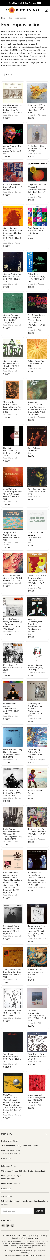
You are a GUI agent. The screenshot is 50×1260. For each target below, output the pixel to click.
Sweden (18, 1018)
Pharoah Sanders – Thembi (36, 791)
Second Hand (8, 115)
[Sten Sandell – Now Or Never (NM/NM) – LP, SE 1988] (13, 998)
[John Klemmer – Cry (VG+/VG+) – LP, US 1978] (37, 477)
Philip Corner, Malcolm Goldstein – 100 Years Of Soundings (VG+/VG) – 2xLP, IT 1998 (12, 834)
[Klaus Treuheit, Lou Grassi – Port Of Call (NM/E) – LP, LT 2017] (13, 563)
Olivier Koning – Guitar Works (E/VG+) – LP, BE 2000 (35, 753)
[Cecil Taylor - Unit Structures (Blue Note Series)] (37, 216)
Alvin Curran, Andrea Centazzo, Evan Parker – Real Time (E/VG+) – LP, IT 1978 (12, 109)
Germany (18, 192)
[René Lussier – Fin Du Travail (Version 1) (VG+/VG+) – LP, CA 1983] (37, 817)
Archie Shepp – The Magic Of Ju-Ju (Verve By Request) (12, 148)
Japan (41, 284)
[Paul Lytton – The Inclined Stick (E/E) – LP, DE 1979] (13, 778)
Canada (42, 417)
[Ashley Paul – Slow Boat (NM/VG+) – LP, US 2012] (37, 134)
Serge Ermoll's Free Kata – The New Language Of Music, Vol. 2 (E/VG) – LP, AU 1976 (36, 931)
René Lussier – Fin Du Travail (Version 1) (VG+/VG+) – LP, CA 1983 (37, 833)
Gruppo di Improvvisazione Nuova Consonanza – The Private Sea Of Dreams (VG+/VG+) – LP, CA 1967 (37, 408)
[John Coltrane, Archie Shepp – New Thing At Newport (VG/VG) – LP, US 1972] (13, 477)
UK (40, 719)
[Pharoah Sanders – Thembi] (37, 778)
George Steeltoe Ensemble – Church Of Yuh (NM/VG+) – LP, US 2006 (12, 365)
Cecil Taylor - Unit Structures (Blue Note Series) (36, 230)
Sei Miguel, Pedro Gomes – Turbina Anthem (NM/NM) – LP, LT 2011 (12, 930)
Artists (33, 1235)
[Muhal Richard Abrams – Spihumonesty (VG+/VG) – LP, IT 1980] (13, 691)
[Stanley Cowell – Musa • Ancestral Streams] (37, 957)
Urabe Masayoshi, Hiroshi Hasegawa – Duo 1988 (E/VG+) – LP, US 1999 (36, 1099)
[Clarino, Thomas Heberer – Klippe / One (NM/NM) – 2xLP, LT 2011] (13, 303)
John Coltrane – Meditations (35, 449)
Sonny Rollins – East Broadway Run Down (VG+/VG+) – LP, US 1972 (12, 973)
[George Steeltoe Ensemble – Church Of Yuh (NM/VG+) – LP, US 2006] (13, 349)
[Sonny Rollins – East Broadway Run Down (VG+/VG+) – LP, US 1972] (13, 957)
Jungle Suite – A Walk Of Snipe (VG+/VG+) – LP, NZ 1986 (12, 536)
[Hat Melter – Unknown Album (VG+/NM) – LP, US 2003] (13, 436)
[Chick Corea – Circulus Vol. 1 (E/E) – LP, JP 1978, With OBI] (37, 262)
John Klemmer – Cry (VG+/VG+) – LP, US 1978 (37, 491)
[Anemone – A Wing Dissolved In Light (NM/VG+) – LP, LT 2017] (37, 93)
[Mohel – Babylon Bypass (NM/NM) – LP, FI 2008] (37, 653)
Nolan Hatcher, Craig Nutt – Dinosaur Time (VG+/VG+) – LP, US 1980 (12, 753)
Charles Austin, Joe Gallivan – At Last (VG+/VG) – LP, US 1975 (12, 278)
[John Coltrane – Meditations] (37, 436)
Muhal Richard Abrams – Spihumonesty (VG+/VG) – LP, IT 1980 (11, 708)
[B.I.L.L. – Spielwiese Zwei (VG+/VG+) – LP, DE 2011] (13, 172)
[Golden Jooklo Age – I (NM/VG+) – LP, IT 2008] (37, 349)
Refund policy (23, 1235)
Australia (18, 243)
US (40, 154)
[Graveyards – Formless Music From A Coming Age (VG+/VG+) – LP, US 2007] (13, 390)
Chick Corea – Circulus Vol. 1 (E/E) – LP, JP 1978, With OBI (36, 278)
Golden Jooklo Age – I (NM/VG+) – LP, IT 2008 (37, 363)
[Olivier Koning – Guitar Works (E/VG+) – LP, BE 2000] (37, 737)
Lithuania (42, 115)
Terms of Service (8, 1235)
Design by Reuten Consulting (33, 1252)
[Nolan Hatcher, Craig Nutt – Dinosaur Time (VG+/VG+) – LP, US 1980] (13, 737)
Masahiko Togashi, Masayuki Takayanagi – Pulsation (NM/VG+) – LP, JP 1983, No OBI (12, 624)
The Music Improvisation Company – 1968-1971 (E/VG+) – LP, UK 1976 (37, 1015)
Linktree (42, 1235)
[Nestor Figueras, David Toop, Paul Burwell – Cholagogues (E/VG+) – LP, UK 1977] (37, 691)
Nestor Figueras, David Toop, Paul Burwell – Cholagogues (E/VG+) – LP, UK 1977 (35, 709)
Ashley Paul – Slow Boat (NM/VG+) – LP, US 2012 (37, 148)
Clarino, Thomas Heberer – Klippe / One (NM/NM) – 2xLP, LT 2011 (11, 319)
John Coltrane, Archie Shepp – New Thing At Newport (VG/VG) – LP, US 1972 (12, 494)
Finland (42, 673)
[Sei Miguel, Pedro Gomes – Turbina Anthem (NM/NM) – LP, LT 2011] (13, 914)
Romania (18, 1115)
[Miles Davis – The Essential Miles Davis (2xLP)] (13, 653)
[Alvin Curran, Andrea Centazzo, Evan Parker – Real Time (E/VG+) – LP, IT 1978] (13, 93)
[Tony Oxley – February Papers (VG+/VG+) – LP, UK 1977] (13, 1042)
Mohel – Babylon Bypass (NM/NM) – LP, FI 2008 (36, 667)
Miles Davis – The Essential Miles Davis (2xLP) (12, 667)
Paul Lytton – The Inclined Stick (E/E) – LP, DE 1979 (12, 793)
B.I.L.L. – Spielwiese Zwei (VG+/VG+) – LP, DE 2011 (12, 187)
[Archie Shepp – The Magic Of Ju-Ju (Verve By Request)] (13, 134)
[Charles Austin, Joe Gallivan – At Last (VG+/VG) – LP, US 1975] (13, 262)
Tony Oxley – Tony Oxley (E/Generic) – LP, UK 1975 (37, 1056)
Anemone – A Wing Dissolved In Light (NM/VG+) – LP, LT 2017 (36, 109)
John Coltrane (7, 56)
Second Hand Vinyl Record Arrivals (25, 1238)
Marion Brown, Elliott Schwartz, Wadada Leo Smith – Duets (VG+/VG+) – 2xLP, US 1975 (37, 580)
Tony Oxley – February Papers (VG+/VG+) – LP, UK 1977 (12, 1058)
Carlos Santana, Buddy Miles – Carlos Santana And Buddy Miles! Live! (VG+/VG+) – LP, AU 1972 (12, 234)
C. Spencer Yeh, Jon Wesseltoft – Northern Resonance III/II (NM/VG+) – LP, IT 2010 (37, 189)
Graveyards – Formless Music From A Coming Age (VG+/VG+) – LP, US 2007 (12, 407)
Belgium (42, 760)
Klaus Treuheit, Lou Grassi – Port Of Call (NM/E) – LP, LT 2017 (12, 578)
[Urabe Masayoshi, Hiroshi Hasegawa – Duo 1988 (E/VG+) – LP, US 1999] (37, 1083)
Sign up (39, 1210)
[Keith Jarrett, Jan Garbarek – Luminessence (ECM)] (37, 520)
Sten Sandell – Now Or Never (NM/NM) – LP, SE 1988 (12, 1013)
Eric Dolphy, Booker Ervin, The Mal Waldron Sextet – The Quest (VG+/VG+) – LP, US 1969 (36, 321)
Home (4, 18)
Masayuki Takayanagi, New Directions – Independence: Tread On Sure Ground (35, 625)
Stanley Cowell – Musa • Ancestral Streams (35, 972)
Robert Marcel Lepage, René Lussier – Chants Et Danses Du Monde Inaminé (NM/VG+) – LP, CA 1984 (37, 878)
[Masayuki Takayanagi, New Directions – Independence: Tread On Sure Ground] (37, 607)
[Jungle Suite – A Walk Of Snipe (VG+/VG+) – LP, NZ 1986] (13, 520)
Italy (16, 115)
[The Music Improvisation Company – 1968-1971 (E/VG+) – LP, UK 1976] (37, 998)
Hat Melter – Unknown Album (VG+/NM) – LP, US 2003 (11, 452)
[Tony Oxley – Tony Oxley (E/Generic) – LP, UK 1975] (37, 1042)
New (4, 154)
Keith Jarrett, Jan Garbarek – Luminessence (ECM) (35, 536)
